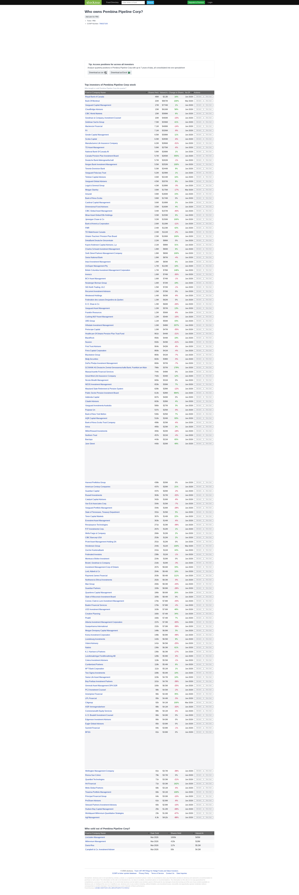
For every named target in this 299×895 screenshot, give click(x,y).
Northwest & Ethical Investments (98, 580)
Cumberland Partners (94, 664)
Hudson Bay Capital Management (99, 809)
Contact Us (170, 873)
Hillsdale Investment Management (99, 325)
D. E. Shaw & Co (92, 304)
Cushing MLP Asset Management (99, 317)
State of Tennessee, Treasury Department (102, 512)
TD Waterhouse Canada (95, 232)
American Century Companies (97, 487)
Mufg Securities (91, 359)
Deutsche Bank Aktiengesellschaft (99, 160)
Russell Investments (93, 495)
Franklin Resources (93, 312)
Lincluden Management (95, 837)
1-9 (96, 888)
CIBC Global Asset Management (98, 211)
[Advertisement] (149, 43)
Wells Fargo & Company (95, 533)
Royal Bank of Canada (94, 97)
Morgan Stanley (91, 190)
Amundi (88, 194)
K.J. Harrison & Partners (95, 652)
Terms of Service (157, 873)
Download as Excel (119, 73)
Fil (86, 130)
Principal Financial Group (95, 796)
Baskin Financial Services (96, 605)
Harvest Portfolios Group (95, 482)
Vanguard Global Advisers (96, 181)
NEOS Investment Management (98, 384)
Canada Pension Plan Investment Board (102, 156)
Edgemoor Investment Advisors (98, 719)
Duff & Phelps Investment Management (101, 363)
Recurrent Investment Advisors (97, 291)
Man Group (89, 584)
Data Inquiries (182, 873)
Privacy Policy (144, 873)
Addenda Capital (92, 397)
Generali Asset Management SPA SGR (101, 686)
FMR (87, 228)
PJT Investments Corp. (94, 529)
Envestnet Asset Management (97, 521)
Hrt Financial (90, 784)
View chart (208, 96)
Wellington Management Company (99, 771)
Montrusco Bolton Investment (97, 559)
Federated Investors (93, 554)
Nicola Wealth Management (96, 380)
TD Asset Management (94, 147)
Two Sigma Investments (95, 673)
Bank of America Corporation (97, 224)
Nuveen (88, 342)
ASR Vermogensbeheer (95, 707)
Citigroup (89, 703)
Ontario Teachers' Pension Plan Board (101, 236)
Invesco (88, 274)
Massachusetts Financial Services (99, 372)
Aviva (87, 427)
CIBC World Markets (93, 114)
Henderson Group (92, 546)
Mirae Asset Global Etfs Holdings (98, 215)
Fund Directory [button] (112, 2)
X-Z (128, 888)
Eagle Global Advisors (94, 724)
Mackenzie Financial (93, 126)
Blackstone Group (92, 355)
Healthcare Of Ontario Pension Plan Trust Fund (104, 334)
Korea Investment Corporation (97, 635)
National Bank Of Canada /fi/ (97, 152)
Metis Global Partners (94, 788)
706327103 (103, 24)
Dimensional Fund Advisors (96, 207)
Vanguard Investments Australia (98, 406)
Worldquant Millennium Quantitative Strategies (104, 813)
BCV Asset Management (95, 279)
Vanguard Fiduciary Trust (95, 173)
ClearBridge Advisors (94, 109)
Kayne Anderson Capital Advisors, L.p (101, 245)
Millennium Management (95, 841)
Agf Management (92, 817)
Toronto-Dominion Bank (95, 169)
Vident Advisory (91, 643)
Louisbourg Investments (95, 639)
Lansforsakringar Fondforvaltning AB (100, 656)
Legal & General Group (94, 186)
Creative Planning (92, 614)
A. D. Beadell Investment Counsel (99, 715)
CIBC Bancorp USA (93, 537)
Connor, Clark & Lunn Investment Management (104, 601)
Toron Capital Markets (94, 516)
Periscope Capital (92, 329)
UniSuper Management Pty (96, 266)
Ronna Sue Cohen (93, 775)
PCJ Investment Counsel (95, 690)
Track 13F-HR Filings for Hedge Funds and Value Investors (156, 871)
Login (210, 2)
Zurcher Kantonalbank (94, 550)
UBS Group (90, 321)
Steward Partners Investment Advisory (101, 805)
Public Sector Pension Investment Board (102, 393)
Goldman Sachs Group (94, 122)
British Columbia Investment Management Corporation (107, 270)
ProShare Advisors (93, 801)
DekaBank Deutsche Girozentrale (99, 240)
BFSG (87, 732)
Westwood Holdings (93, 296)
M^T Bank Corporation (94, 669)
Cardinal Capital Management (97, 202)
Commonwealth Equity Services (98, 711)
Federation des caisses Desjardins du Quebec (104, 300)
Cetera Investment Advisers (96, 660)
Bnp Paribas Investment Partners (98, 681)
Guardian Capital (92, 491)
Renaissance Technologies (96, 525)
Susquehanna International (96, 626)
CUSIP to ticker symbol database (124, 873)
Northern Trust (91, 435)
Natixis (88, 647)
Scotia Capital (91, 139)
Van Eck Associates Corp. (96, 504)
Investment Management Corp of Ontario (102, 567)
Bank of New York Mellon (95, 414)
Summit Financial (92, 728)
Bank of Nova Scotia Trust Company (100, 422)
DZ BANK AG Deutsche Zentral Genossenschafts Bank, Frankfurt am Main (116, 368)
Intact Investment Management (97, 262)
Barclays (89, 439)
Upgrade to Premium (196, 2)
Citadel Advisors (92, 401)
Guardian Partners (92, 588)
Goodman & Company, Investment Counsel (103, 118)
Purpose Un (90, 410)
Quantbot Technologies (94, 779)
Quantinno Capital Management (98, 593)
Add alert (198, 96)
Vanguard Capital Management (98, 105)
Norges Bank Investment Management (101, 164)
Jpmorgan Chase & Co (94, 219)
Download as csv (96, 73)
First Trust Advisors (93, 346)
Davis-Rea (89, 845)
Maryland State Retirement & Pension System (104, 389)
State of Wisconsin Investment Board (100, 597)
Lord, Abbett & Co (92, 571)
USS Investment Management (97, 609)
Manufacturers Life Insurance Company (101, 143)
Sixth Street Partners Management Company (103, 253)
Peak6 (88, 618)
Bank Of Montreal (92, 101)
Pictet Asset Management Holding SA (100, 542)
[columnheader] (116, 93)
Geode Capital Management (97, 135)
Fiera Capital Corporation (95, 351)
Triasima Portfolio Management (98, 792)
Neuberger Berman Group (96, 283)
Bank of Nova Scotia (93, 198)
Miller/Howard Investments (96, 431)
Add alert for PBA (92, 17)
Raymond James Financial (96, 576)
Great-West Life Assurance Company (100, 376)
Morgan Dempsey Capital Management (101, 631)
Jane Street (90, 444)
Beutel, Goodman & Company (97, 563)
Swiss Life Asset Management (97, 677)
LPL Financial (91, 698)
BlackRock (89, 338)
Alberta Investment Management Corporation (103, 622)
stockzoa (93, 2)
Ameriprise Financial (93, 694)
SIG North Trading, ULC (95, 287)
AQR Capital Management (96, 418)
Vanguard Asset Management (97, 308)
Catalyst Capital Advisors (95, 499)
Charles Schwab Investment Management (102, 249)
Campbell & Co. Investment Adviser (100, 849)
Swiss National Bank (94, 257)
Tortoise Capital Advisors (95, 177)
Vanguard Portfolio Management (98, 508)
